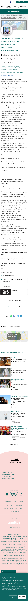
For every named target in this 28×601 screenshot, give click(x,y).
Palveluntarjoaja (14, 511)
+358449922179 (8, 62)
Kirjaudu (23, 6)
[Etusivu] (8, 6)
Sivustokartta (19, 508)
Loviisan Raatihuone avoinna (9, 542)
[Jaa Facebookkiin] (14, 316)
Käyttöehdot (8, 508)
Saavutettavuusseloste (14, 505)
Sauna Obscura (22, 542)
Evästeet (21, 501)
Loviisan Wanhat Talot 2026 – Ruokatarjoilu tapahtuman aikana (14, 540)
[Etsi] (18, 6)
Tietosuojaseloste (10, 501)
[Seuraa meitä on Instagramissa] (21, 494)
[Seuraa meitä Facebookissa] (12, 494)
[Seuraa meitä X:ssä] (16, 494)
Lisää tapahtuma (22, 2)
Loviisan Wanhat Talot (18, 538)
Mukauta (13, 597)
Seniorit (17, 66)
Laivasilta (4, 69)
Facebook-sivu (14, 300)
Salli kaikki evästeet (22, 597)
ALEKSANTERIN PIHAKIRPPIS (8, 550)
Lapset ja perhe (10, 66)
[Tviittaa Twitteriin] (18, 316)
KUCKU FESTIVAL (13, 546)
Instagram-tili (14, 306)
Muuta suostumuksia (9, 571)
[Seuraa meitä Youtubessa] (7, 494)
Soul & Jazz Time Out (6, 536)
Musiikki (3, 66)
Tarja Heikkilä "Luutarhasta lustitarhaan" (16, 560)
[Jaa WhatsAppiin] (10, 316)
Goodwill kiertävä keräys (19, 549)
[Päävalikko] (1, 6)
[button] (14, 326)
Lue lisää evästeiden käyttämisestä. (12, 591)
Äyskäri (3, 560)
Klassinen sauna (5, 539)
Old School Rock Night (16, 539)
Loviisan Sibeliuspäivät (9, 561)
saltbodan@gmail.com (10, 59)
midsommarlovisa (6, 72)
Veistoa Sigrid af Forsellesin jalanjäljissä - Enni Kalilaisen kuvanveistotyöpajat (14, 547)
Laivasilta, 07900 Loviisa (10, 55)
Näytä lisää (14, 444)
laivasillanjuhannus (18, 72)
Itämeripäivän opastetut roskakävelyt (16, 555)
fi (13, 1)
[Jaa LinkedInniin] (21, 316)
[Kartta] (15, 6)
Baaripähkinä (19, 561)
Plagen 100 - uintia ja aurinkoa (14, 564)
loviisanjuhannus (14, 69)
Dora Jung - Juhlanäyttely (9, 544)
